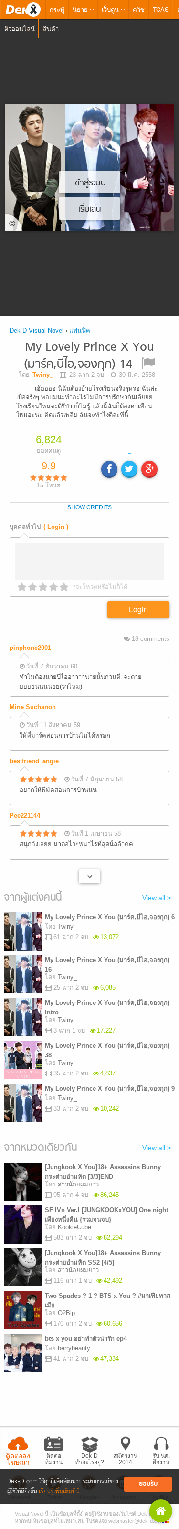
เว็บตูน (111, 9)
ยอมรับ (148, 1484)
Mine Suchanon (33, 706)
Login (138, 609)
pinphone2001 (30, 647)
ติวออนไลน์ (19, 28)
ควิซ (139, 9)
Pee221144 (25, 815)
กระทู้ (57, 9)
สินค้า (51, 28)
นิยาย (81, 9)
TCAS (161, 9)
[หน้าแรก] (22, 9)
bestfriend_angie (34, 761)
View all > (156, 897)
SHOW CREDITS (89, 507)
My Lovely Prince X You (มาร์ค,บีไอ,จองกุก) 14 (89, 356)
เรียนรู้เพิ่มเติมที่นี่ (59, 1491)
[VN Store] (160, 1510)
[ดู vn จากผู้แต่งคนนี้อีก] (89, 876)
